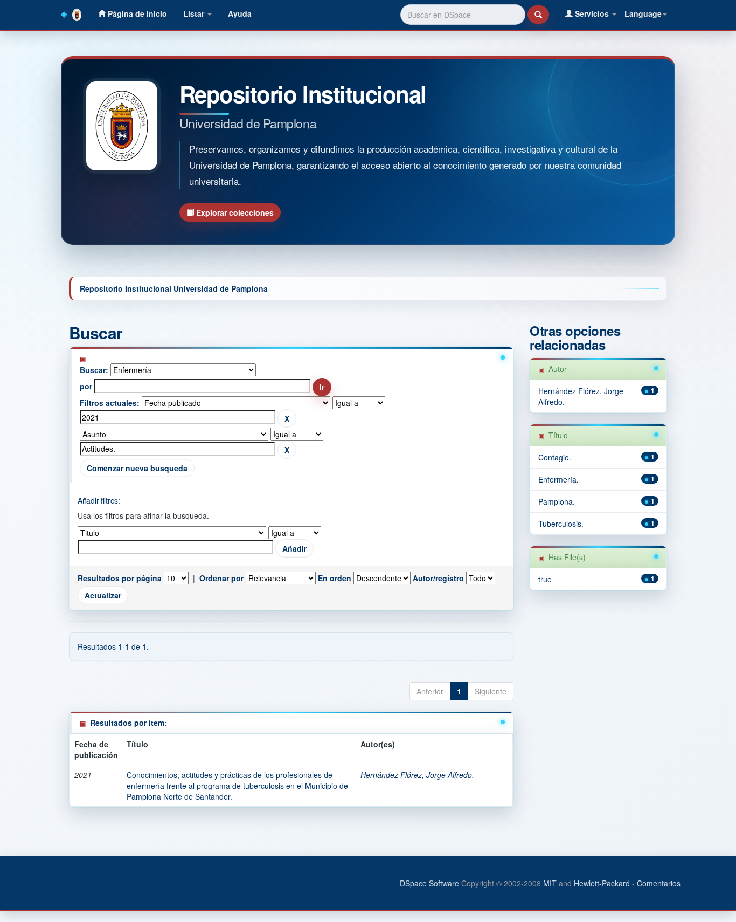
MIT (550, 883)
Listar (194, 13)
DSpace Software (429, 883)
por (86, 386)
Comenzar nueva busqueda (137, 468)
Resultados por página (120, 578)
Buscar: (94, 369)
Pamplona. (556, 501)
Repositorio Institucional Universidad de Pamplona (174, 288)
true (545, 579)
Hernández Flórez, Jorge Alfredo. (417, 774)
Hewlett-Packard (602, 883)
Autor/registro (438, 578)
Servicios (592, 13)
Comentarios (659, 883)
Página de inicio (136, 13)
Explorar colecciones (234, 212)
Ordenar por (221, 578)
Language (643, 13)
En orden (334, 578)
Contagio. (554, 457)
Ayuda (240, 13)
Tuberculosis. (561, 523)
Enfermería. (558, 479)
